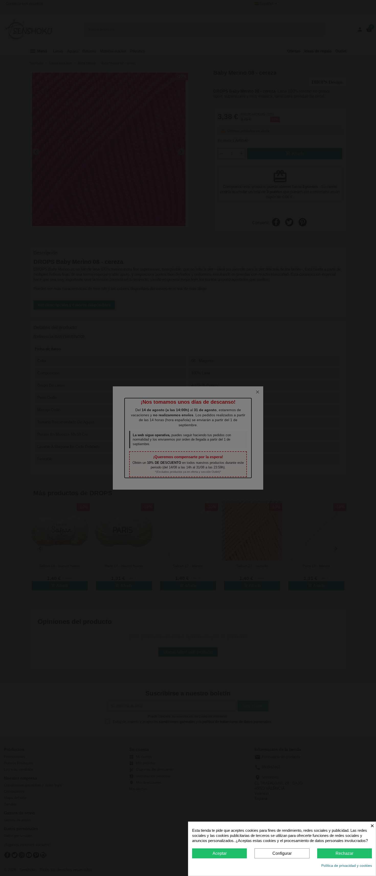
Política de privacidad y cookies (346, 865)
